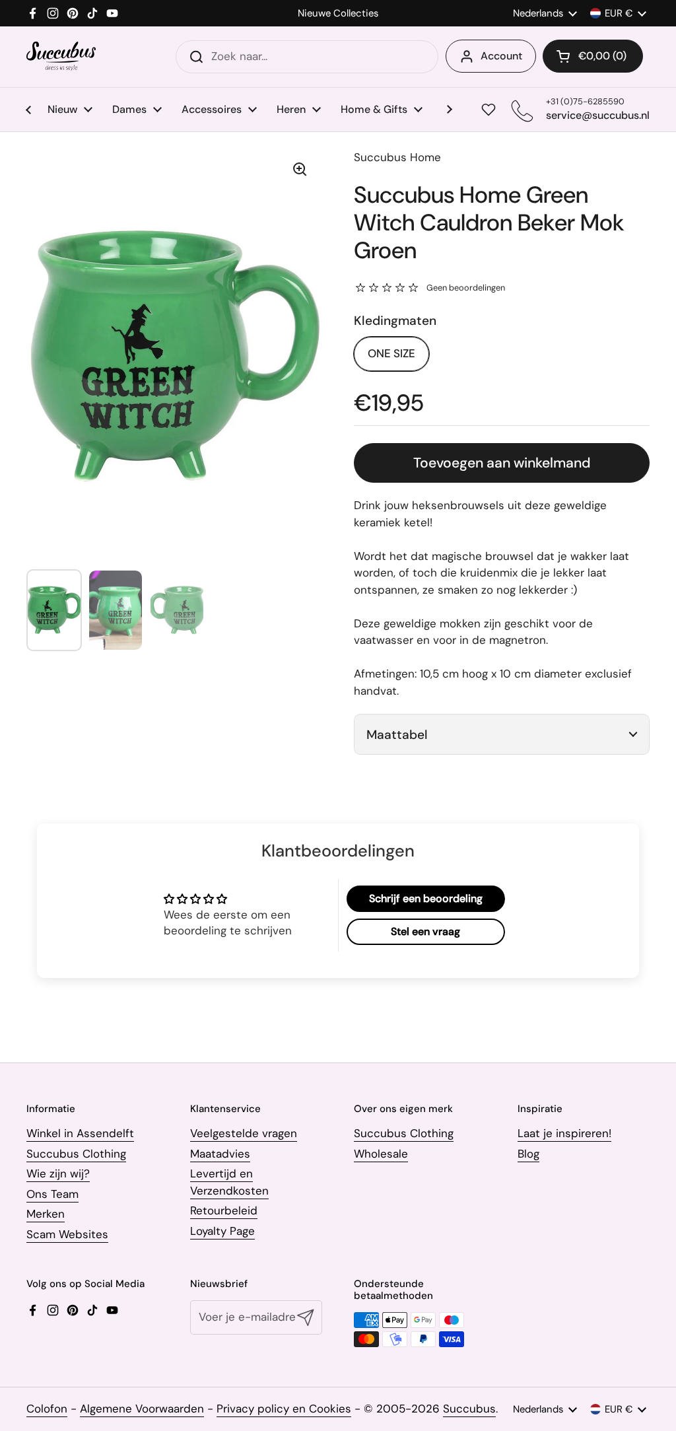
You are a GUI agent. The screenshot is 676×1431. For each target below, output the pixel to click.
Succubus (469, 1408)
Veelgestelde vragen (243, 1133)
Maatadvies (220, 1153)
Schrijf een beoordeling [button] (426, 898)
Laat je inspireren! (564, 1133)
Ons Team (52, 1194)
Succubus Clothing (76, 1153)
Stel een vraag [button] (425, 931)
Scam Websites (67, 1234)
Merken (45, 1213)
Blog (528, 1153)
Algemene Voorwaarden (142, 1408)
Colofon (46, 1408)
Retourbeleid (223, 1210)
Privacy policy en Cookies (284, 1408)
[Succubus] (61, 56)
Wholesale (381, 1153)
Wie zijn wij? (58, 1173)
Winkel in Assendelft (80, 1133)
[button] (593, 56)
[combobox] (307, 56)
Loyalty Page (222, 1231)
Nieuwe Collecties (338, 13)
